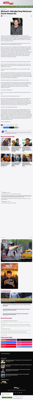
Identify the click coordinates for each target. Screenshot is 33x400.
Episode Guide (21, 6)
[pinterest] (19, 392)
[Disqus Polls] (16, 179)
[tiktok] (21, 392)
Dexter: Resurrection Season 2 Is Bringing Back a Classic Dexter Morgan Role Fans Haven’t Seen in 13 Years (19, 360)
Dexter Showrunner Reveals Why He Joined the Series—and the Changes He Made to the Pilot (27, 149)
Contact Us (17, 396)
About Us (13, 396)
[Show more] (19, 127)
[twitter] (13, 392)
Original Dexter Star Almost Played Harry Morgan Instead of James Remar (27, 164)
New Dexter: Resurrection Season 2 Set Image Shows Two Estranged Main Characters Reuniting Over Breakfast (15, 314)
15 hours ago (28, 330)
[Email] (17, 127)
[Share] (31, 16)
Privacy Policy (21, 396)
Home (2, 9)
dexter (5, 9)
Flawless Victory (5, 324)
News (16, 6)
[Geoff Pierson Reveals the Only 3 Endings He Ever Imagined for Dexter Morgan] (16, 158)
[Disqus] (16, 201)
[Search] (32, 3)
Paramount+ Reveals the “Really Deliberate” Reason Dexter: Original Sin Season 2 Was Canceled (17, 305)
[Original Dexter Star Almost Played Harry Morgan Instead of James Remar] (27, 158)
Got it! (7, 397)
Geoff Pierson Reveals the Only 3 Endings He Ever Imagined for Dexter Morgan (16, 164)
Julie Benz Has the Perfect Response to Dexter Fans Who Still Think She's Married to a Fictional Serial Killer (16, 149)
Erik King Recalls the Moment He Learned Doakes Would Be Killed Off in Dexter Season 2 (5, 148)
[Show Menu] (1, 2)
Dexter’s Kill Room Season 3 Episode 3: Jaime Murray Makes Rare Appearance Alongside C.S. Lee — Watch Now (16, 326)
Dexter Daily (14, 398)
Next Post (30, 237)
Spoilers (26, 6)
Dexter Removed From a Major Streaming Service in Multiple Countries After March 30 (5, 164)
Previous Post (3, 237)
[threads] (17, 392)
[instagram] (15, 392)
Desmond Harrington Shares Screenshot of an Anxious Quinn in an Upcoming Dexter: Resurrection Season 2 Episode (16, 310)
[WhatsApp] (15, 127)
